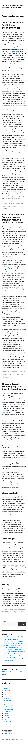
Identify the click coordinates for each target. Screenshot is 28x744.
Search (4, 621)
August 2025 (7, 711)
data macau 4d (21, 371)
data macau (14, 371)
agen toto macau (16, 202)
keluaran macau (10, 203)
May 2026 (7, 692)
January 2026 (8, 700)
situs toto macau (13, 205)
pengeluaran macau (19, 203)
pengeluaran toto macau (10, 376)
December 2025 (8, 703)
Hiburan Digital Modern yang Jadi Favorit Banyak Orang (14, 386)
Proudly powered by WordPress (9, 741)
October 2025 (8, 707)
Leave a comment (6, 377)
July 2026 (6, 688)
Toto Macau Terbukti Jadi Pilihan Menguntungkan (13, 25)
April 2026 (7, 694)
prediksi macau (16, 611)
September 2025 (8, 709)
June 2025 (7, 715)
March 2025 (7, 721)
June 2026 (7, 690)
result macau (15, 51)
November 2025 (8, 705)
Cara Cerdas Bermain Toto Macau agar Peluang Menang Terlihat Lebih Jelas (13, 218)
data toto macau (19, 373)
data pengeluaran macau (8, 373)
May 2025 (6, 717)
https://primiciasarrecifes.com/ (11, 271)
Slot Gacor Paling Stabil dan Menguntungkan (12, 6)
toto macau (20, 205)
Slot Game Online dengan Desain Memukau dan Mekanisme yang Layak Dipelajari (13, 658)
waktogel (7, 206)
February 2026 (8, 698)
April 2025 (7, 719)
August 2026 (7, 686)
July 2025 (6, 713)
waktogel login (13, 206)
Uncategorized (8, 733)
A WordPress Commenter (9, 672)
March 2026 (7, 696)
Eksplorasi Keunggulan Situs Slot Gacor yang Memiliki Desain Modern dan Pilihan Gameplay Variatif (14, 643)
